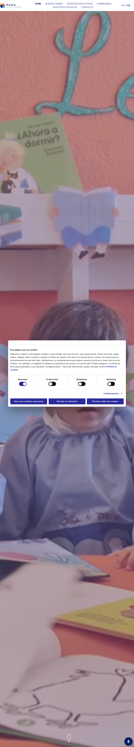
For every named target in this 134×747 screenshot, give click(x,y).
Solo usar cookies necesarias (28, 401)
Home (38, 4)
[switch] (52, 384)
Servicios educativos (80, 4)
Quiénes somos (54, 4)
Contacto (87, 7)
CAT (123, 5)
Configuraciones (111, 393)
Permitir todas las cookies (105, 401)
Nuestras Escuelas (65, 7)
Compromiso (104, 4)
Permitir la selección (67, 401)
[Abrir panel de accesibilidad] (128, 741)
